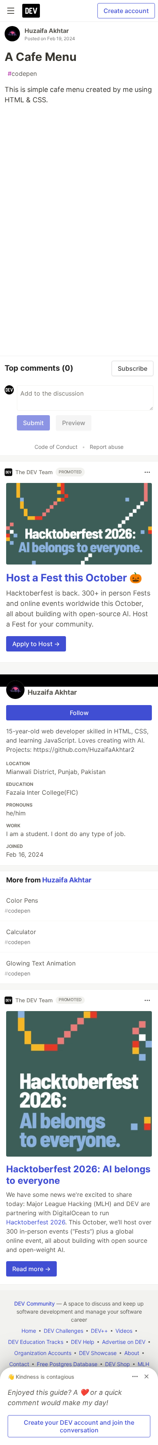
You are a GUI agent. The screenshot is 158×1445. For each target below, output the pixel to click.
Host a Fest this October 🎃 (74, 577)
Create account (126, 11)
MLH (143, 1364)
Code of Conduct (56, 446)
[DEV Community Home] (31, 10)
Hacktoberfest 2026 (35, 1222)
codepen (22, 73)
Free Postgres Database (67, 1364)
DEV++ (99, 1330)
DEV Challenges (63, 1330)
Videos (123, 1330)
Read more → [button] (31, 1269)
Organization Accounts (42, 1353)
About (131, 1353)
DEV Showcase (98, 1353)
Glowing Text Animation (40, 968)
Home (28, 1330)
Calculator (20, 936)
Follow (79, 713)
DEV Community (34, 1303)
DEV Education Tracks (35, 1342)
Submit (33, 423)
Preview (73, 423)
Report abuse (106, 446)
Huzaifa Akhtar (47, 30)
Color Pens (21, 905)
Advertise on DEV (123, 1342)
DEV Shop (117, 1364)
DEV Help (82, 1342)
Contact (19, 1364)
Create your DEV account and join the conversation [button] (79, 1426)
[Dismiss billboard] (146, 1376)
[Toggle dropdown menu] (147, 472)
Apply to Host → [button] (36, 644)
